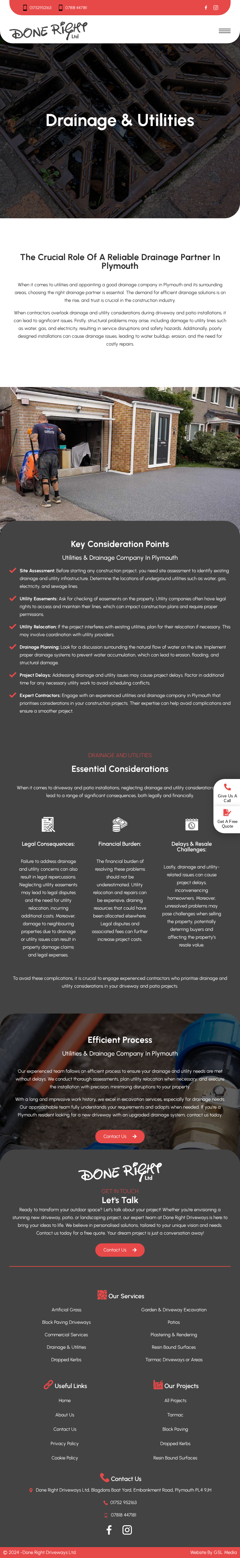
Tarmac (175, 1415)
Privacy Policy (65, 1443)
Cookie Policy (65, 1458)
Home (65, 1400)
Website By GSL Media (213, 1552)
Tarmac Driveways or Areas (173, 1359)
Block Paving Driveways (66, 1322)
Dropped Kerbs (66, 1359)
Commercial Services (66, 1335)
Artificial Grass (66, 1310)
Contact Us (64, 1429)
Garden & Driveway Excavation (174, 1310)
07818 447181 (76, 7)
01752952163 (40, 7)
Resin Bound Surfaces (174, 1347)
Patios (174, 1322)
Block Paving (175, 1429)
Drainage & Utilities (66, 1347)
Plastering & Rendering (174, 1335)
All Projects (175, 1400)
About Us (64, 1415)
